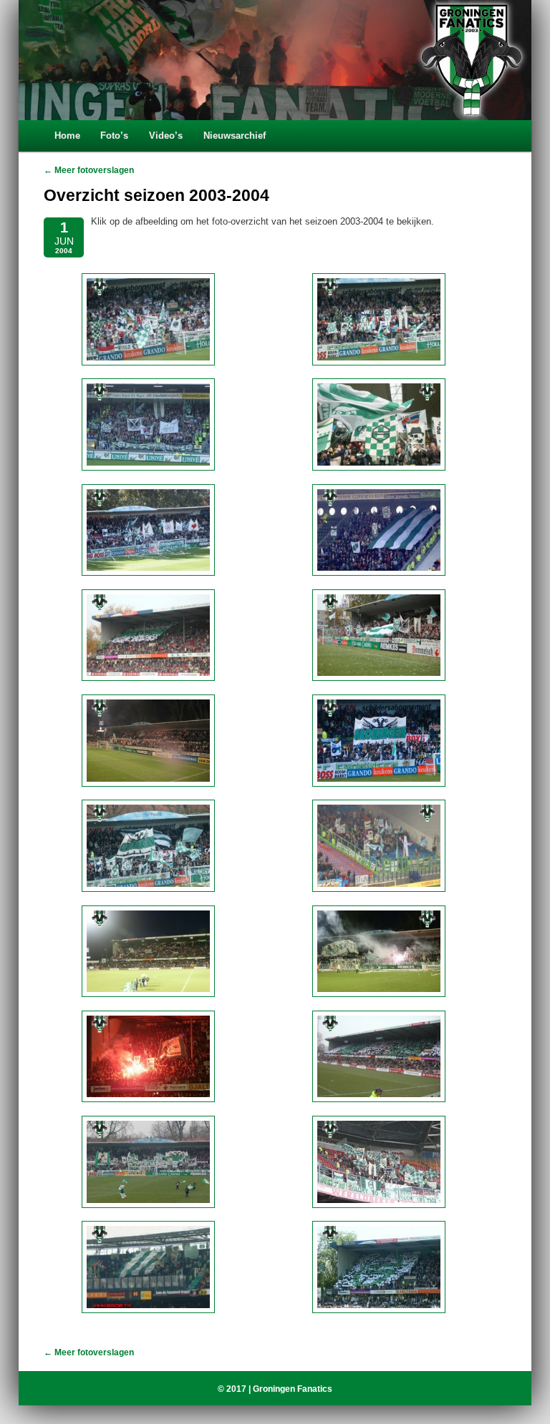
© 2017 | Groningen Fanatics (275, 1389)
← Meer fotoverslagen (89, 170)
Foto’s (114, 135)
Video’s (166, 135)
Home (67, 135)
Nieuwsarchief (234, 135)
